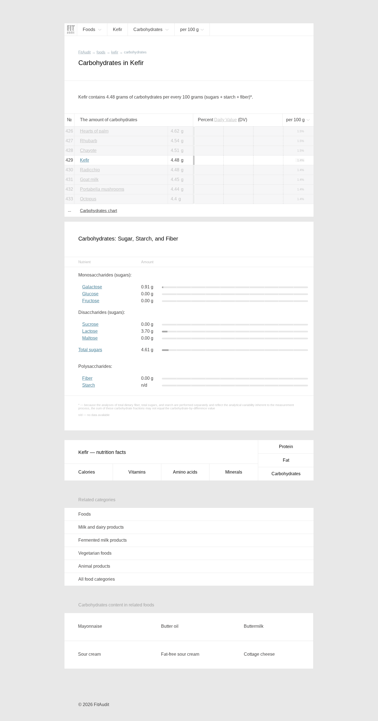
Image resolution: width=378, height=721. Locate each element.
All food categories (96, 579)
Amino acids (185, 472)
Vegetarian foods (95, 553)
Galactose (92, 287)
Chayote (88, 150)
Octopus (88, 199)
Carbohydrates (286, 473)
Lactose (90, 331)
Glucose (90, 293)
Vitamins (137, 472)
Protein (286, 446)
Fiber (87, 378)
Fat (286, 460)
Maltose (90, 338)
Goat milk (89, 179)
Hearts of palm (94, 131)
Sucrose (90, 324)
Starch (88, 385)
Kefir (84, 160)
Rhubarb (88, 140)
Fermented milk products (102, 540)
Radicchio (90, 169)
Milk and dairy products (101, 527)
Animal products (94, 566)
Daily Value (225, 119)
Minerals (233, 472)
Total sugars (90, 349)
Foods (84, 514)
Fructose (90, 300)
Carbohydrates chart (98, 210)
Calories (86, 472)
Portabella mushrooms (102, 189)
